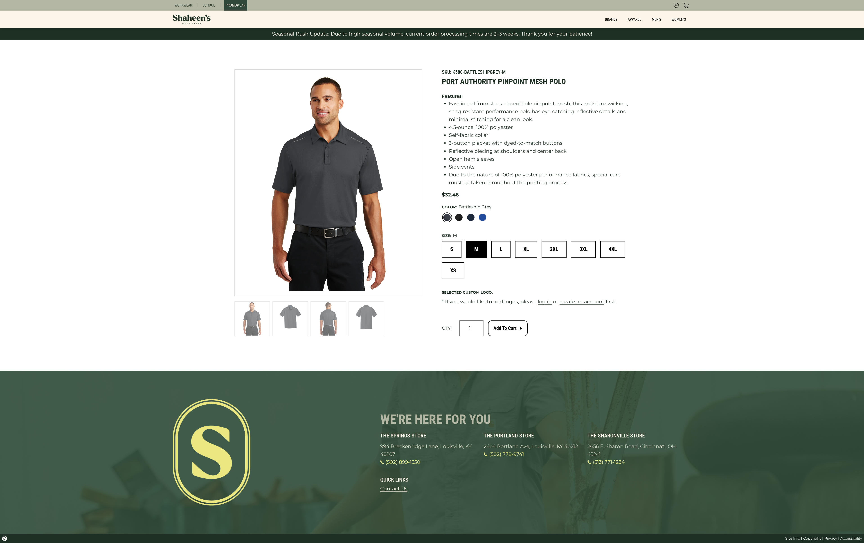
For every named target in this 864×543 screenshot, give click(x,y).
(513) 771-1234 (609, 462)
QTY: (446, 328)
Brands (611, 19)
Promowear (235, 5)
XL (526, 249)
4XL (613, 249)
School (209, 5)
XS (453, 270)
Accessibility (851, 538)
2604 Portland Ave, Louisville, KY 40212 (531, 446)
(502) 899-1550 (402, 462)
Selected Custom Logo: (467, 292)
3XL (583, 249)
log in (545, 302)
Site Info (792, 538)
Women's (679, 19)
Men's (656, 19)
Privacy (830, 538)
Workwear (183, 5)
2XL (554, 249)
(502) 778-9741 (506, 454)
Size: (446, 236)
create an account (582, 302)
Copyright (812, 538)
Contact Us (393, 489)
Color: (449, 207)
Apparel (634, 19)
